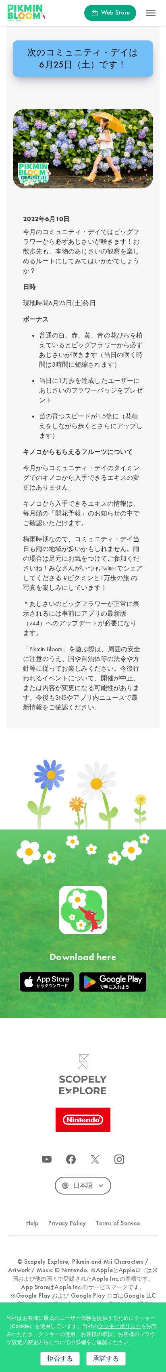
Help (32, 1223)
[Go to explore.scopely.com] (83, 1074)
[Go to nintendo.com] (83, 1120)
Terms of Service (118, 1223)
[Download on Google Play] (113, 982)
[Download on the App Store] (46, 982)
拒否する (60, 1358)
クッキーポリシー (119, 1326)
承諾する (106, 1358)
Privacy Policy (67, 1223)
